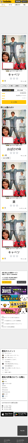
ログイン (24, 1)
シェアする (3, 85)
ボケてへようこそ (21, 282)
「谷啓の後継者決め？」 (9, 365)
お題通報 (17, 85)
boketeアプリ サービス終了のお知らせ (10, 317)
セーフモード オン (6, 282)
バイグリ (6, 396)
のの (5, 398)
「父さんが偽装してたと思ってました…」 (12, 368)
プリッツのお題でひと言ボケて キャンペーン (12, 323)
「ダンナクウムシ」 (8, 353)
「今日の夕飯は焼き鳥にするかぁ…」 (12, 363)
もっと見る (14, 102)
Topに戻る (22, 430)
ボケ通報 (11, 85)
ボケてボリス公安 (7, 383)
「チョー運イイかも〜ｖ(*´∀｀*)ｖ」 (12, 355)
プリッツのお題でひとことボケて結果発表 (11, 320)
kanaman (6, 389)
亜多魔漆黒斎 (23, 93)
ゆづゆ (5, 381)
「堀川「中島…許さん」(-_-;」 (10, 357)
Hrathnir (5, 387)
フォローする (7, 407)
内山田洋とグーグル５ (21, 95)
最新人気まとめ (20, 441)
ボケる (10, 4)
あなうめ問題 (6, 158)
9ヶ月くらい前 (22, 208)
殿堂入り (6, 441)
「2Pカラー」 (7, 370)
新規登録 (18, 1)
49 (6, 155)
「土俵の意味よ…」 (8, 361)
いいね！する (7, 406)
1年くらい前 (23, 81)
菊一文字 (6, 394)
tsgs (5, 385)
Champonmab (7, 392)
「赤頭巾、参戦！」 (8, 372)
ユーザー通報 (24, 85)
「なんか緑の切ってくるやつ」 (10, 359)
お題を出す (17, 4)
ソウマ (5, 379)
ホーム (3, 4)
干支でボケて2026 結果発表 (8, 326)
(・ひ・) (24, 98)
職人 (25, 4)
